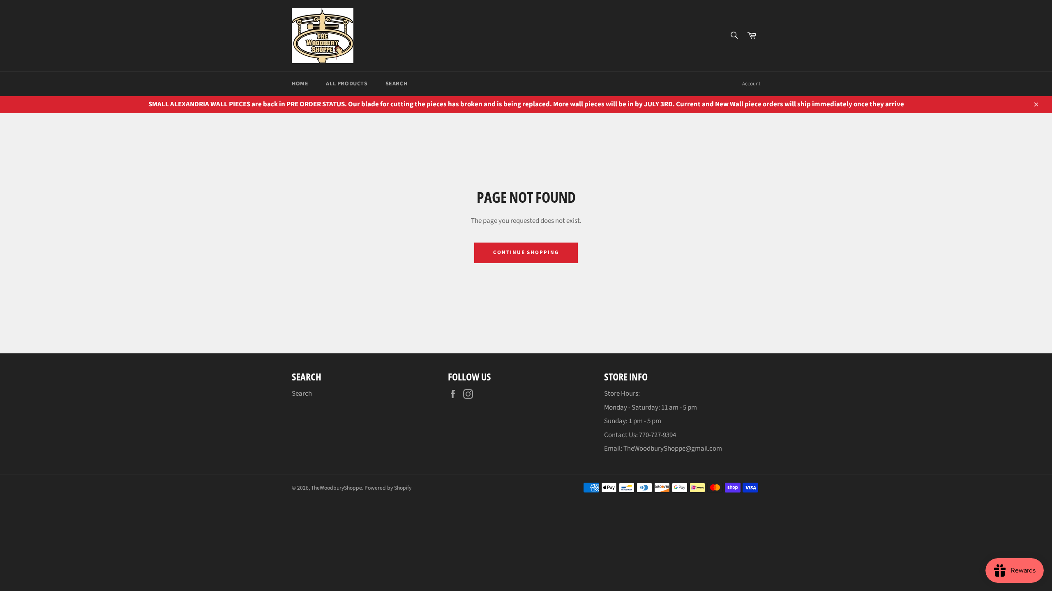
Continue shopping (526, 252)
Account (751, 83)
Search (396, 84)
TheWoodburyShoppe (336, 488)
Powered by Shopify (388, 488)
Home (300, 84)
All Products (346, 84)
